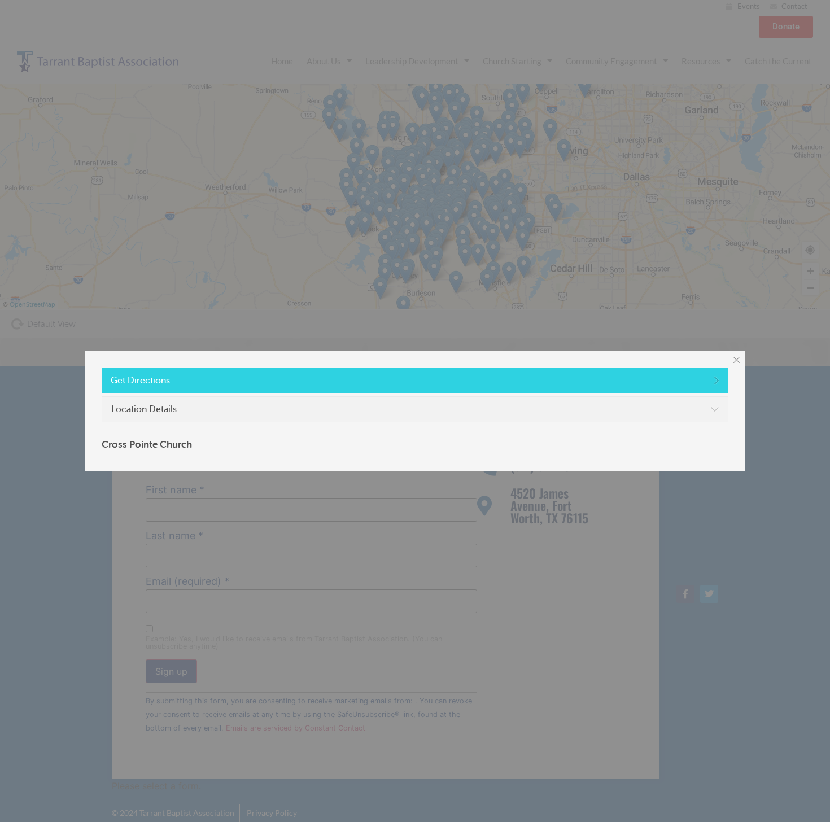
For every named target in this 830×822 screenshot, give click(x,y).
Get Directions (140, 380)
